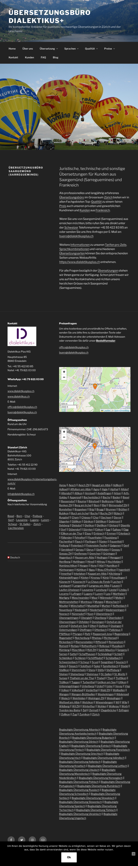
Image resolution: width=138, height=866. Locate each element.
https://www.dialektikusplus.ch (79, 262)
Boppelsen (81, 509)
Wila (124, 702)
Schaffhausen (87, 653)
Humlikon (111, 565)
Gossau (115, 549)
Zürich (108, 197)
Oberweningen (67, 621)
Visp (127, 686)
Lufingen (76, 593)
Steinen (63, 674)
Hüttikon (81, 569)
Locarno (64, 593)
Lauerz (116, 585)
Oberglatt (86, 617)
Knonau (95, 577)
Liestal (113, 589)
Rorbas (75, 645)
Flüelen (103, 541)
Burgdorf (64, 517)
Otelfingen (86, 629)
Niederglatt (81, 609)
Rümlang (64, 649)
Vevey (118, 686)
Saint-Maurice (106, 649)
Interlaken (80, 573)
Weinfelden (79, 698)
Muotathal (93, 605)
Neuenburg (65, 609)
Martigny (64, 597)
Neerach (64, 613)
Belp (118, 501)
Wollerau (114, 706)
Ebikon (99, 529)
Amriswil (90, 493)
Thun (110, 678)
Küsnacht (64, 581)
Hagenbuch (65, 557)
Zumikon (84, 714)
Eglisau (117, 529)
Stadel (124, 665)
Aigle (105, 489)
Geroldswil (67, 549)
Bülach (118, 513)
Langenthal (79, 585)
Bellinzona (108, 501)
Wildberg (64, 706)
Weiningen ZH (96, 698)
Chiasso (86, 517)
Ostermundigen (68, 629)
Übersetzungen (108, 270)
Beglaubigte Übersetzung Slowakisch (93, 797)
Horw (94, 565)
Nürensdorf (78, 613)
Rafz (87, 633)
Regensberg (121, 633)
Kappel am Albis (97, 573)
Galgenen (115, 545)
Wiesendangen (104, 702)
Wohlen (101, 706)
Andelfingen (104, 493)
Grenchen (95, 553)
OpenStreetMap (122, 410)
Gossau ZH (65, 553)
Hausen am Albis (84, 557)
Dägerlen (64, 521)
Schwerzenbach (68, 662)
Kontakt (13, 57)
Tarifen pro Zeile (115, 244)
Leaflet (106, 410)
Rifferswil (100, 641)
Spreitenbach (110, 665)
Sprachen (70, 48)
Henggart (115, 557)
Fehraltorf (80, 537)
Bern (19, 515)
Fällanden (66, 537)
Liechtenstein (16, 527)
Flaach (79, 541)
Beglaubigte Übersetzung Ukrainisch (80, 813)
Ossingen (116, 625)
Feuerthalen (95, 537)
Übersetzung (47, 48)
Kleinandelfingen (69, 577)
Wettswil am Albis (69, 702)
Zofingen (124, 710)
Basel (11, 515)
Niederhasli (96, 609)
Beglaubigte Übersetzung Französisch (108, 749)
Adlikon (117, 485)
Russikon (117, 645)
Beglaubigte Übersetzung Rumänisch (98, 785)
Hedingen (102, 557)
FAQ (43, 57)
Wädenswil (122, 694)
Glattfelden (102, 549)
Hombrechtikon (68, 565)
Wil (117, 702)
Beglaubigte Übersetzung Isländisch (103, 757)
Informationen (80, 244)
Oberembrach (104, 613)
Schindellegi (105, 653)
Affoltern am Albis (80, 489)
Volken (65, 690)
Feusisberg (110, 537)
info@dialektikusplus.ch (21, 493)
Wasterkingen (106, 694)
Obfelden (84, 621)
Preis (62, 206)
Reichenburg (82, 637)
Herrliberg (64, 561)
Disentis (125, 525)
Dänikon (88, 521)
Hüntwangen (66, 569)
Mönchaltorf (78, 605)
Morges (99, 601)
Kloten (85, 577)
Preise (108, 48)
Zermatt (93, 710)
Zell (85, 710)
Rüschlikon (78, 649)
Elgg (125, 529)
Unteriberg (88, 686)
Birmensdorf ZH (118, 505)
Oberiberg (100, 617)
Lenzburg (101, 589)
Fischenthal (65, 541)
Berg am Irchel (83, 505)
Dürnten (88, 529)
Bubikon (64, 513)
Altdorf (125, 489)
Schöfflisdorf (95, 657)
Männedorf (106, 597)
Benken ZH (65, 505)
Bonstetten (65, 509)
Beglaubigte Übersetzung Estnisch (91, 745)
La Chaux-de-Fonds (99, 581)
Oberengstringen (69, 617)
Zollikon (65, 714)
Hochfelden (114, 561)
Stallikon (64, 669)
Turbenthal (88, 682)
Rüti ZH (91, 649)
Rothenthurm (89, 645)
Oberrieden (115, 617)
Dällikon (76, 521)
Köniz (106, 577)
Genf (11, 519)
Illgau (92, 569)
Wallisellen (119, 690)
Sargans (122, 649)
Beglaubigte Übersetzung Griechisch (82, 753)
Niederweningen (114, 609)
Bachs (106, 497)
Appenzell (75, 497)
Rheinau (97, 637)
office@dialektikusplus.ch (22, 406)
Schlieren (80, 657)
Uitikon (122, 682)
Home (12, 48)
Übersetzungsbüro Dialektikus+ (50, 17)
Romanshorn (116, 641)
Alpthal (114, 489)
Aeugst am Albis (101, 485)
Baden (116, 497)
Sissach (73, 665)
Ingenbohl (124, 569)
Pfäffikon (64, 633)
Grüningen (109, 553)
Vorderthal (92, 690)
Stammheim (79, 669)
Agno (96, 489)
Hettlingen (79, 561)
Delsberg (64, 525)
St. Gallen (25, 524)
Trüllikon (64, 682)
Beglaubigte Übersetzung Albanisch (79, 729)
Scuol (95, 662)
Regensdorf (65, 637)
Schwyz (12, 524)
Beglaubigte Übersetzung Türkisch (96, 809)
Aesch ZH (83, 485)
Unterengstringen (69, 686)
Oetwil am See (79, 625)
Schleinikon (65, 657)
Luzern (45, 519)
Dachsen (106, 517)
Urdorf (100, 686)
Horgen (84, 565)
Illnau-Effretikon (106, 569)
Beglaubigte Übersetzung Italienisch (79, 761)
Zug (74, 714)
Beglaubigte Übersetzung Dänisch (78, 741)
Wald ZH (105, 690)
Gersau (79, 549)
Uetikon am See (106, 682)
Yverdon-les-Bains (69, 710)
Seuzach (121, 662)
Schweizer (71, 227)
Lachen (116, 581)
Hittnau (101, 561)
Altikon (78, 493)
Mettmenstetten (68, 601)
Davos (117, 517)
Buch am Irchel (80, 513)
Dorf (63, 529)
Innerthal (66, 573)
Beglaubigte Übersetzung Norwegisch (100, 777)
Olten (93, 625)
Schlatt (118, 653)
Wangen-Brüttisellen (83, 694)
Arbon (117, 493)
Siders (62, 665)
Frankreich (103, 210)
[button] (95, 386)
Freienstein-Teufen (96, 545)
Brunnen (111, 509)
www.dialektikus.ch (19, 396)
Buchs (94, 513)
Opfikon (103, 625)
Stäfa (101, 669)
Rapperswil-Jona (102, 633)
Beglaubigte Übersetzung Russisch (79, 789)
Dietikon (89, 525)
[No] (133, 854)
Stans (91, 669)
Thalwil (101, 678)
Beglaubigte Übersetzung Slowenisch (80, 801)
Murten (106, 605)
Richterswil (110, 637)
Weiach (65, 698)
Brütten (122, 509)
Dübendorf (75, 529)
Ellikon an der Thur (71, 533)
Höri (101, 565)
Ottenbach (100, 629)
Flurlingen (90, 541)
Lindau (123, 589)
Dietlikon (102, 525)
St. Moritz (119, 674)
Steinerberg (77, 674)
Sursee (63, 678)
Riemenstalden (84, 641)
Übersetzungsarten (72, 253)
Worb (124, 706)
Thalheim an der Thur (82, 678)
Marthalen (119, 593)
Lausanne (21, 519)
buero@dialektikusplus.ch (76, 236)
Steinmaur (92, 674)
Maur (94, 597)
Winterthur (88, 706)
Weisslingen (114, 698)
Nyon (90, 613)
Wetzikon (87, 702)
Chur (27, 515)
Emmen (111, 533)
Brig (91, 509)
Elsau (88, 533)
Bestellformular (105, 340)
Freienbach (77, 545)
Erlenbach (124, 533)
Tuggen (75, 682)
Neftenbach (119, 605)
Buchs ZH (106, 513)
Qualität (90, 48)
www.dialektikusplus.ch (21, 391)
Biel (104, 505)
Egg (108, 529)
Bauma (82, 501)
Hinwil (90, 561)
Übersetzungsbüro (71, 197)
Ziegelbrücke (108, 710)
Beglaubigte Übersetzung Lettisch (107, 765)
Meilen (119, 597)
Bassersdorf (68, 501)
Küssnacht (79, 581)
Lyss (108, 593)
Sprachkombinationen (74, 249)
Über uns (27, 48)
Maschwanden (80, 597)
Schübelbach (113, 657)
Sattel (73, 653)
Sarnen (63, 653)
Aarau (62, 485)
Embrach (99, 533)
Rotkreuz (104, 645)
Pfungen (77, 633)
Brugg (100, 509)
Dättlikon (101, 521)
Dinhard (113, 525)
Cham (75, 517)
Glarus (90, 549)
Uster (109, 686)
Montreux (86, 601)
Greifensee (80, 553)
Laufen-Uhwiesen (69, 589)
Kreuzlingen (118, 577)
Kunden (29, 57)
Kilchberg (114, 573)
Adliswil (63, 489)
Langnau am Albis (99, 585)
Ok (69, 857)
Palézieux (115, 629)
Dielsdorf (77, 525)
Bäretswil (94, 501)
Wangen (64, 694)
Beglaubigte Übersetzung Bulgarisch (93, 737)
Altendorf (66, 493)
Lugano (34, 519)
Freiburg (37, 515)
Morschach (112, 601)
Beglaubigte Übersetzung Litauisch (79, 769)
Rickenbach (66, 641)
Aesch (72, 485)
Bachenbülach (92, 497)
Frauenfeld (116, 541)
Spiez (97, 665)
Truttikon (121, 678)
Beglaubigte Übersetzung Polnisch (78, 781)
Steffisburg (112, 669)
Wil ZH (76, 706)
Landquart (65, 585)
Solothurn (85, 665)
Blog (55, 57)
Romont (63, 645)
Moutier (63, 605)
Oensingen (98, 621)
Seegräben (107, 662)
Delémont (114, 521)
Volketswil (77, 690)
